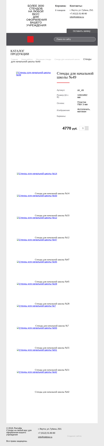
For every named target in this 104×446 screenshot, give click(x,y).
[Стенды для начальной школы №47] (52, 249)
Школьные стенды (43, 59)
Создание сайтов (74, 436)
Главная (14, 59)
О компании (31, 415)
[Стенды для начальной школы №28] (52, 293)
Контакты (74, 415)
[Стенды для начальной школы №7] (52, 315)
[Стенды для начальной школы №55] (52, 337)
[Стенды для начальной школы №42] (52, 381)
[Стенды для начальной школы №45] (52, 271)
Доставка (59, 415)
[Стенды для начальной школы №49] (34, 73)
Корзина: (60, 5)
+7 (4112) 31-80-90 (78, 14)
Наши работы (27, 59)
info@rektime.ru (77, 17)
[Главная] (16, 14)
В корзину (71, 134)
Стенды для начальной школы (67, 59)
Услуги (46, 415)
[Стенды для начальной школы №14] (52, 182)
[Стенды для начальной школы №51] (52, 359)
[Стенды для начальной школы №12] (52, 226)
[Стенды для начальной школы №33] (52, 204)
